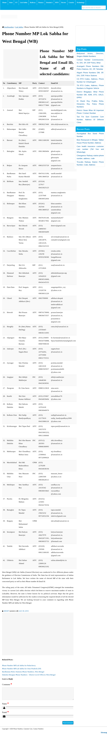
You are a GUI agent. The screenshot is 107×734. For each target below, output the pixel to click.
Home (4, 2)
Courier (71, 2)
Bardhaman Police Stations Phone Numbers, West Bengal (23, 672)
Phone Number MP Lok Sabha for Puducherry (19, 666)
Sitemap (104, 732)
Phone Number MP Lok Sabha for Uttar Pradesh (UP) (21, 669)
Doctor (63, 2)
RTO (57, 2)
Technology (81, 2)
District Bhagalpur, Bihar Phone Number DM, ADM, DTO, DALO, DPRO (90, 95)
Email (5, 712)
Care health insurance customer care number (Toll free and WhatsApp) (90, 149)
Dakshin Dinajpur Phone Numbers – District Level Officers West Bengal (28, 675)
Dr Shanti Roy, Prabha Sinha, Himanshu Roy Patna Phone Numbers (90, 104)
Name (5, 704)
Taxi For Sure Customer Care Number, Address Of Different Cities (90, 119)
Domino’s (49, 2)
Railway (33, 2)
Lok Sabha (23, 2)
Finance (41, 2)
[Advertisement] (20, 64)
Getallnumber (9, 27)
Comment (7, 684)
